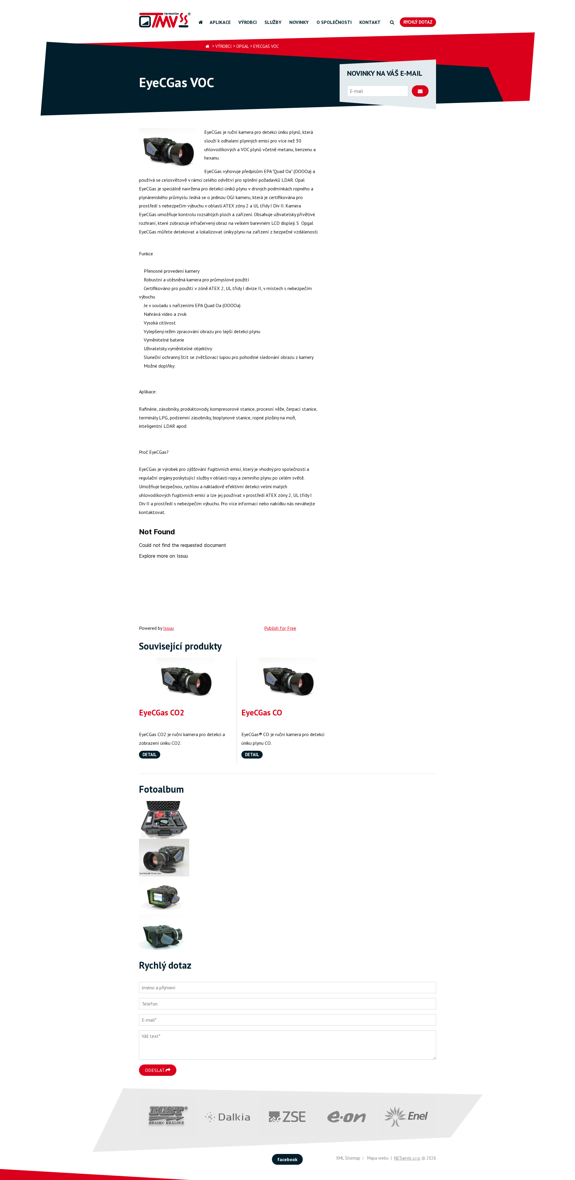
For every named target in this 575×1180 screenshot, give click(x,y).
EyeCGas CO (261, 712)
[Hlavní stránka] (207, 46)
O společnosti (334, 22)
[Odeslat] (420, 91)
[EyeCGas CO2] (185, 679)
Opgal (242, 46)
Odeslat (155, 1070)
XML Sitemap (348, 1158)
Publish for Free (280, 628)
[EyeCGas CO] (287, 679)
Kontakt (370, 22)
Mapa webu (377, 1158)
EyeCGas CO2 (161, 712)
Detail (150, 754)
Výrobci (247, 22)
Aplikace (220, 22)
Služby (273, 22)
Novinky (299, 22)
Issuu (168, 628)
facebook (287, 1159)
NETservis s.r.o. (407, 1158)
